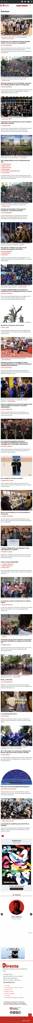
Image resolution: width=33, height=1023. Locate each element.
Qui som (7, 985)
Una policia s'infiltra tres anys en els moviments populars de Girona (14, 248)
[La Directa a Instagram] (31, 2)
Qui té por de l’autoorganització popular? (15, 786)
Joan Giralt (5, 716)
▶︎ (31, 914)
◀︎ (2, 914)
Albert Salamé (6, 80)
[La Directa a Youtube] (28, 2)
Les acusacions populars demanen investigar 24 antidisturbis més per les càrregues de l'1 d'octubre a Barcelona (14, 442)
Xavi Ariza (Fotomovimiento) (11, 171)
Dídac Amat (5, 327)
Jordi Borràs (11, 401)
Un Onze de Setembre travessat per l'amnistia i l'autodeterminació (13, 209)
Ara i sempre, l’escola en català (12, 478)
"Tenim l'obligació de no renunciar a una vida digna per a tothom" (15, 548)
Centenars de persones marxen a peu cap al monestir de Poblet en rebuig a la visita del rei (16, 641)
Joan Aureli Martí (7, 119)
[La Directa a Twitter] (25, 2)
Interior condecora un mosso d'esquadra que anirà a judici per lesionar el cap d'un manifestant (16, 405)
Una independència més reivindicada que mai (15, 161)
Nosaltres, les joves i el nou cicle (12, 325)
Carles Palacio (6, 167)
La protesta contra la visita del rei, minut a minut (16, 601)
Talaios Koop (20, 1020)
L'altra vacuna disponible (10, 562)
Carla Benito (6, 754)
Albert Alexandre (7, 516)
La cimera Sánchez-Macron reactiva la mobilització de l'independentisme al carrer (16, 290)
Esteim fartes (16, 919)
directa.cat (4, 1)
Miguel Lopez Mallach (8, 821)
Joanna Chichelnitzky (8, 38)
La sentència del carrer (9, 714)
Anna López (5, 567)
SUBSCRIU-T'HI (19, 5)
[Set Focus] (30, 5)
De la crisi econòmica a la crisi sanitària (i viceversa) (15, 513)
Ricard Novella (7, 164)
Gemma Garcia (6, 125)
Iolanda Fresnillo (7, 564)
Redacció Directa (7, 293)
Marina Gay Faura (7, 480)
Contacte (7, 995)
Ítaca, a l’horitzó (6, 680)
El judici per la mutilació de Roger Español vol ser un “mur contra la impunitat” (15, 42)
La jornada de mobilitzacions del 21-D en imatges (15, 824)
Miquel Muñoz (23, 287)
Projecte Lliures (7, 551)
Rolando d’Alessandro (9, 789)
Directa (22, 244)
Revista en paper (9, 993)
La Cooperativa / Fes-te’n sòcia (14, 987)
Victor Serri (23, 157)
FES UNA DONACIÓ (24, 5)
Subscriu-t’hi (8, 989)
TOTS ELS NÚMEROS (16, 889)
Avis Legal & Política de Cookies (14, 997)
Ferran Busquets (7, 566)
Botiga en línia (9, 991)
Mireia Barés (6, 169)
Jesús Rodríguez (7, 45)
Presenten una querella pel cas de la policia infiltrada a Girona (16, 122)
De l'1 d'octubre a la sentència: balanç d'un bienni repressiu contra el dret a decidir (16, 751)
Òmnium (4, 636)
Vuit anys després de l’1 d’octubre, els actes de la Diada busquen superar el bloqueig (16, 84)
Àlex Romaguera (7, 682)
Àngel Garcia (6, 166)
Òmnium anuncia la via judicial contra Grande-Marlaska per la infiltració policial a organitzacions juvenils (16, 364)
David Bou (5, 255)
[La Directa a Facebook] (22, 2)
